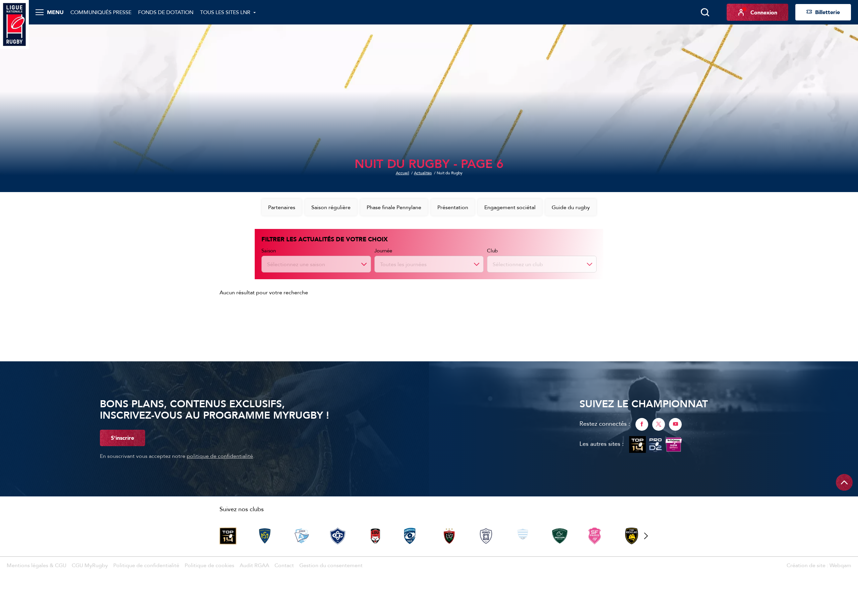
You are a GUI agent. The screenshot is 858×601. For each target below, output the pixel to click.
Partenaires (281, 207)
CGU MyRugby (90, 565)
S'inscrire (122, 437)
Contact (284, 565)
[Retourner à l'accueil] (14, 24)
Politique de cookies (209, 565)
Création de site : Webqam (819, 565)
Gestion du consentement (331, 565)
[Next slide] (645, 536)
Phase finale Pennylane (394, 207)
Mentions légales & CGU (36, 565)
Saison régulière (331, 207)
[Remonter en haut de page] (844, 482)
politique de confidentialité (220, 456)
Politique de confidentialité (146, 565)
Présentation (452, 207)
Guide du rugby (571, 207)
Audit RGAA (254, 565)
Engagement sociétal (510, 207)
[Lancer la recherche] (704, 12)
